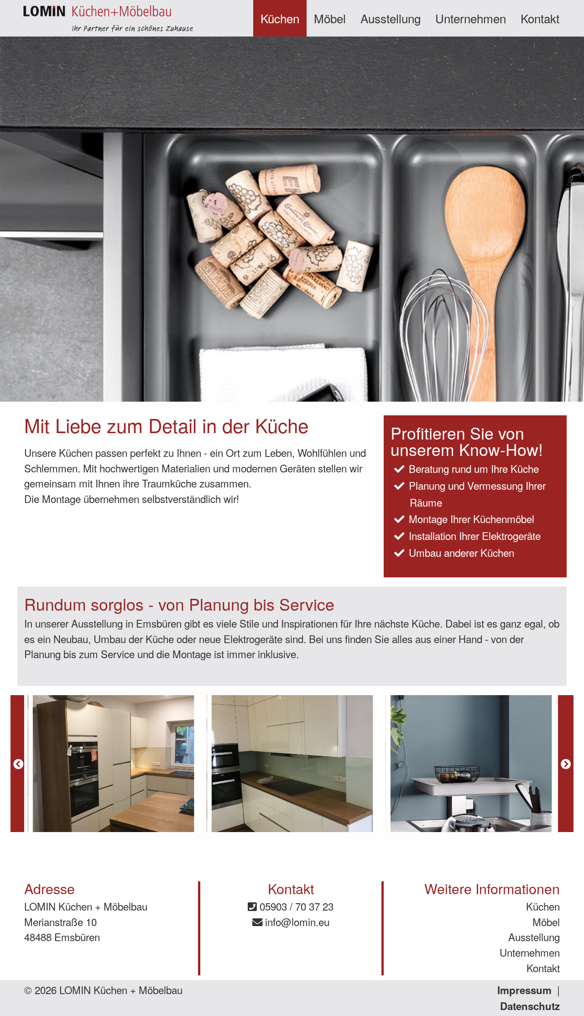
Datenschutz (530, 1006)
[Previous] (18, 763)
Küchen (280, 18)
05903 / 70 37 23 (295, 906)
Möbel (330, 18)
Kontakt (540, 18)
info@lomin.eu (295, 921)
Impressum (524, 990)
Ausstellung (390, 18)
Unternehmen (470, 18)
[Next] (566, 763)
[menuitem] (280, 18)
